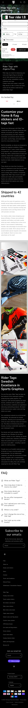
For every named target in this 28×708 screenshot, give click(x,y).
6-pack (5, 44)
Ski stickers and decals (9, 603)
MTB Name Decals (8, 624)
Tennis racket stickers (8, 599)
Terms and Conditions (9, 578)
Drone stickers (7, 631)
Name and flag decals (8, 641)
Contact (5, 575)
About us (5, 564)
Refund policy (15, 704)
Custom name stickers (9, 620)
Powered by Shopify (14, 699)
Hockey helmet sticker (9, 638)
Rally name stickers (8, 606)
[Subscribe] (23, 545)
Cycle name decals (8, 634)
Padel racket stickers (8, 613)
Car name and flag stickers (10, 627)
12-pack (14, 44)
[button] (3, 2)
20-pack (24, 44)
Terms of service (9, 702)
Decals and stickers (8, 568)
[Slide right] (17, 104)
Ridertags (8, 699)
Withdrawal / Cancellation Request (12, 585)
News (4, 571)
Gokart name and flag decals (10, 617)
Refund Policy (6, 582)
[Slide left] (10, 104)
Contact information (19, 702)
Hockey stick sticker (8, 595)
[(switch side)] (15, 34)
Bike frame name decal (9, 610)
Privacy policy (23, 699)
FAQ (4, 561)
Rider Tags (6, 592)
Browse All (6, 645)
